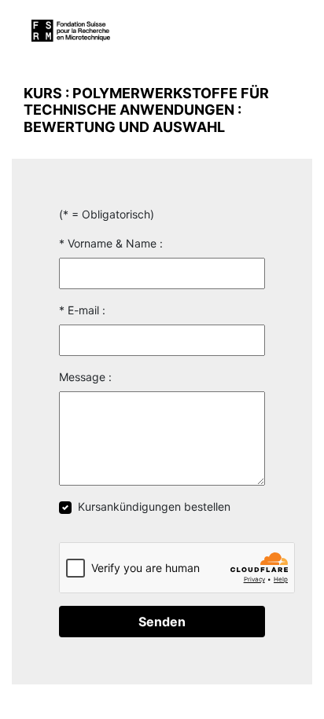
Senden (162, 621)
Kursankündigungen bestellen (154, 506)
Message (82, 376)
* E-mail (79, 310)
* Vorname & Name (107, 243)
